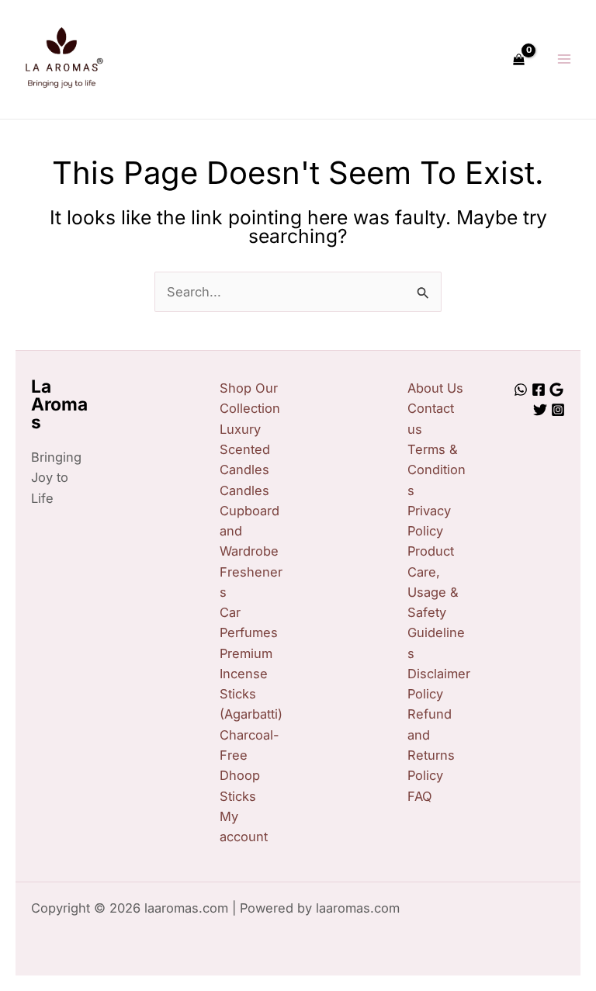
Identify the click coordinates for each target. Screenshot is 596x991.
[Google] (556, 390)
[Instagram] (558, 410)
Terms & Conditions (436, 470)
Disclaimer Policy (438, 684)
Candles (244, 490)
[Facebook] (539, 390)
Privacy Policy (429, 521)
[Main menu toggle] (563, 59)
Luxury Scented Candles (245, 449)
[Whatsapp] (521, 390)
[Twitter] (540, 410)
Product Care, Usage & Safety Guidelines (436, 601)
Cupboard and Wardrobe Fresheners (251, 551)
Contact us (430, 418)
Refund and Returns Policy (431, 744)
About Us (435, 388)
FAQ (419, 796)
